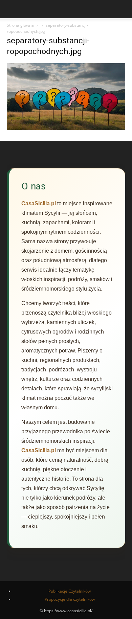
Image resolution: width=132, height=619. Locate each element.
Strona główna (20, 25)
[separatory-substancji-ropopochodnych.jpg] (66, 128)
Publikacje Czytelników (69, 591)
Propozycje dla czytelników (70, 599)
